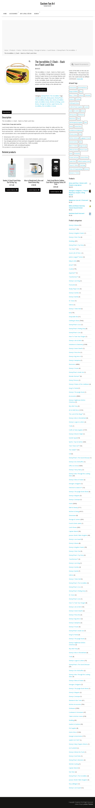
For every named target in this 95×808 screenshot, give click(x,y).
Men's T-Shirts (73, 146)
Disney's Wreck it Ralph (76, 434)
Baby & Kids (72, 261)
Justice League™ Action (76, 257)
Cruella (71, 269)
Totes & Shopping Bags (75, 169)
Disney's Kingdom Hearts (76, 233)
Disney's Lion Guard (75, 539)
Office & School (73, 149)
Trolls (70, 426)
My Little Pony (73, 406)
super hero (72, 161)
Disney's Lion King (74, 281)
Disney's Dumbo (74, 293)
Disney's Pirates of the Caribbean (79, 384)
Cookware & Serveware (76, 712)
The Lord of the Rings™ (76, 414)
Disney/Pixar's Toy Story (76, 245)
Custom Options (41, 89)
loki (70, 313)
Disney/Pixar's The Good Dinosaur (79, 458)
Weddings (72, 241)
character (88, 95)
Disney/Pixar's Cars (74, 332)
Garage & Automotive (75, 736)
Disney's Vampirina (74, 360)
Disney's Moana (74, 225)
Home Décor (78, 126)
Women (86, 169)
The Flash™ (72, 249)
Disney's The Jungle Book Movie (78, 491)
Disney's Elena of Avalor (76, 480)
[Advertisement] (47, 35)
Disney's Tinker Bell (75, 309)
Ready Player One (74, 289)
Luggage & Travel (85, 138)
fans (50, 100)
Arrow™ (71, 265)
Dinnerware (72, 515)
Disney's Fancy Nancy (75, 470)
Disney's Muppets (74, 495)
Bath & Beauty (73, 507)
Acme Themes (88, 804)
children (71, 99)
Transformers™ (73, 277)
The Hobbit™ (73, 450)
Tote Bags (82, 165)
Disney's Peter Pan (74, 237)
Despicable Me (73, 316)
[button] (29, 61)
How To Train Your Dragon (77, 336)
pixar (70, 153)
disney (83, 111)
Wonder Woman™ (74, 376)
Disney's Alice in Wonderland (77, 418)
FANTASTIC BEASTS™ (75, 487)
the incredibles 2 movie (49, 106)
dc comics (76, 111)
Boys (81, 91)
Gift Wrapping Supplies (75, 122)
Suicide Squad (73, 438)
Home (5, 14)
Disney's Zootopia (74, 499)
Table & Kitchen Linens (76, 716)
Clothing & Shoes (74, 103)
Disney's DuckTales (75, 756)
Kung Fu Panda (73, 388)
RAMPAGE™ (72, 229)
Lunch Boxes (73, 527)
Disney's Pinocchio (74, 352)
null (70, 454)
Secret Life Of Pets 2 (75, 253)
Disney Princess (73, 380)
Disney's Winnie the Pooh (76, 752)
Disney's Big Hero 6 (75, 356)
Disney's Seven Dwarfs (76, 348)
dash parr (43, 98)
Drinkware (81, 115)
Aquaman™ (72, 273)
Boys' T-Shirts (73, 95)
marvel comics (73, 142)
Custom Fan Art (47, 3)
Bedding (71, 720)
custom (37, 98)
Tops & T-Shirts (73, 165)
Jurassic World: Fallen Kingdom (78, 535)
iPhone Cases (73, 134)
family (47, 100)
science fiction (84, 157)
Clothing (78, 99)
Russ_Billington (73, 784)
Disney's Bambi (73, 297)
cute (70, 111)
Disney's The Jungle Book (76, 392)
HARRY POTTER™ (74, 740)
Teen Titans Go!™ (74, 446)
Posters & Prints (73, 157)
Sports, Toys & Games (76, 442)
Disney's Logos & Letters (76, 422)
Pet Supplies (72, 728)
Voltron (71, 305)
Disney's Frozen (73, 368)
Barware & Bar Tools (75, 700)
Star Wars (72, 772)
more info (80, 79)
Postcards (77, 153)
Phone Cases (83, 149)
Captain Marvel (73, 531)
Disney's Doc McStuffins (76, 462)
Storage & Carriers (45, 104)
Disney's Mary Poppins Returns (78, 744)
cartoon (81, 95)
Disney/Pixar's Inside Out (76, 372)
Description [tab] (6, 112)
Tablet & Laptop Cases (84, 161)
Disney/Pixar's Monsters (76, 760)
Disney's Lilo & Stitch (75, 340)
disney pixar (50, 98)
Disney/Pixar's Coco (75, 324)
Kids (80, 134)
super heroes (55, 104)
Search (36, 14)
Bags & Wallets (73, 91)
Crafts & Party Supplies (75, 107)
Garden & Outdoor (74, 724)
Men (80, 142)
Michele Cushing (74, 764)
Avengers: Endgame (75, 484)
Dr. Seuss (72, 301)
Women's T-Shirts (74, 173)
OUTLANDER (73, 748)
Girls (85, 122)
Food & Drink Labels (75, 523)
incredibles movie (44, 102)
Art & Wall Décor (25, 14)
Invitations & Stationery (76, 130)
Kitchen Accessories (75, 704)
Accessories (13, 14)
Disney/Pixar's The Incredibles (50, 96)
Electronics (72, 118)
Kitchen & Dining (55, 102)
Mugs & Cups (83, 146)
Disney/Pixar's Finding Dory (77, 328)
